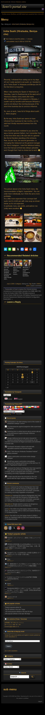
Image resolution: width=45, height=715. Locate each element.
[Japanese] (4, 407)
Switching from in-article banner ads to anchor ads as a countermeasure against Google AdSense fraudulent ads (22, 433)
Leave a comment (36, 286)
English (20, 399)
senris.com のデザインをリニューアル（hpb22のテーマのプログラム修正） (24, 571)
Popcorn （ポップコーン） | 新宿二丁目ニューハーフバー (23, 538)
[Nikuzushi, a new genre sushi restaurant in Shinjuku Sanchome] (27, 266)
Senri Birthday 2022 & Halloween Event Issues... (17, 271)
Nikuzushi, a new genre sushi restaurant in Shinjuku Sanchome (26, 272)
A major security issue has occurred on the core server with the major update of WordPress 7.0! (22, 477)
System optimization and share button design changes (21, 457)
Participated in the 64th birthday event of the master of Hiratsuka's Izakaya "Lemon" (24, 422)
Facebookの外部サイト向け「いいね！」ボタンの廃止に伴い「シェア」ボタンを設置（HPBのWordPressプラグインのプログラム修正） (23, 590)
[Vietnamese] (13, 409)
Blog (8, 559)
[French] (10, 407)
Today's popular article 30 (13, 607)
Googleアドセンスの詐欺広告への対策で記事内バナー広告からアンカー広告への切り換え (24, 553)
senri (6, 487)
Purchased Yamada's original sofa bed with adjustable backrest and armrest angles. (20, 447)
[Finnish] (35, 407)
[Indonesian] (10, 409)
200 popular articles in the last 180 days (17, 613)
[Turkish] (38, 407)
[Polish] (32, 407)
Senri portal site (22, 8)
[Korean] (27, 407)
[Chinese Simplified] (21, 409)
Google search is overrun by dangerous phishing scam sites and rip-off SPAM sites (21, 505)
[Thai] (4, 409)
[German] (13, 407)
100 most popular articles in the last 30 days (19, 611)
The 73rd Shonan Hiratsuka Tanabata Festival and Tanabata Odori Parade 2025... (7, 273)
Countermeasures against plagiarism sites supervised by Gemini (24, 427)
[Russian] (16, 409)
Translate (19, 414)
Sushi (34, 284)
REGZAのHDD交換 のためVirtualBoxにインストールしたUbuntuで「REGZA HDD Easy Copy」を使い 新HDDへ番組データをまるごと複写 (22, 546)
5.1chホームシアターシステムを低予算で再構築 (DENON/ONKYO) (22, 578)
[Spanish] (18, 407)
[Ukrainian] (29, 407)
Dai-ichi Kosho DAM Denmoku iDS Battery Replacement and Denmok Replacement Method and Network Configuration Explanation (22, 297)
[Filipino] (7, 409)
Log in (40, 701)
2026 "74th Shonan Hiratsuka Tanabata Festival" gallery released (22, 452)
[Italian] (16, 407)
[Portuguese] (24, 407)
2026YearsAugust (22, 367)
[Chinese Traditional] (18, 409)
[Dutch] (21, 407)
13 (22, 377)
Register (9, 646)
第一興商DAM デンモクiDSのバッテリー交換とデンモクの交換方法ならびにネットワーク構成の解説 (24, 565)
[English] (7, 407)
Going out (25, 284)
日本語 (10, 399)
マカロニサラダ (12, 597)
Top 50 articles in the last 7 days (15, 609)
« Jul (6, 387)
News (9, 583)
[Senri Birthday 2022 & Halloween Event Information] (17, 266)
